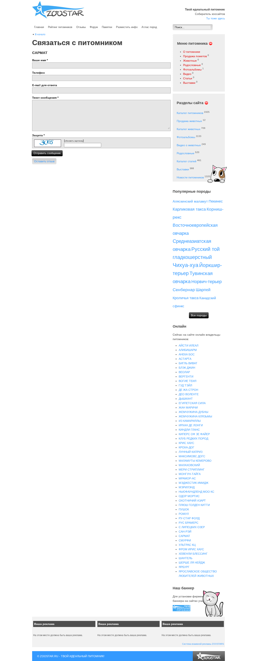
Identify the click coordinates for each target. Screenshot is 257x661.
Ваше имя (40, 60)
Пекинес (216, 201)
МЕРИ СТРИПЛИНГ (192, 469)
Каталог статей (186, 161)
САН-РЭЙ (185, 531)
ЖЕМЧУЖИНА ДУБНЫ (193, 412)
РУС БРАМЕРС (188, 522)
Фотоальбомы (192, 69)
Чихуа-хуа (185, 265)
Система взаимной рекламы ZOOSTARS (203, 644)
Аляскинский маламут (190, 201)
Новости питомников (190, 177)
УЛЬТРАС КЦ (187, 544)
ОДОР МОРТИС (189, 496)
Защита (38, 135)
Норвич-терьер (206, 281)
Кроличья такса (186, 298)
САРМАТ (184, 536)
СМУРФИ (185, 540)
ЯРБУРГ (184, 567)
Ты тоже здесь (215, 18)
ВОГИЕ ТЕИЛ (187, 381)
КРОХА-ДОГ (186, 447)
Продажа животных (189, 121)
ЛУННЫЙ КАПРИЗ (190, 451)
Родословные (192, 65)
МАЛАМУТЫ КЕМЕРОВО (195, 460)
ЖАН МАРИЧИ (188, 407)
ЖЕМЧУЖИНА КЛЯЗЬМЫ (195, 416)
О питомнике (191, 51)
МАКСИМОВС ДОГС (192, 456)
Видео (187, 74)
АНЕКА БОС (187, 354)
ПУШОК (184, 509)
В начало (40, 34)
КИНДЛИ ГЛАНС (189, 429)
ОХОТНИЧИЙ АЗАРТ (192, 500)
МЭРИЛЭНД (187, 487)
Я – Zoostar (58, 10)
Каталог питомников (190, 113)
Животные (190, 60)
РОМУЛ (184, 513)
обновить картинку (74, 141)
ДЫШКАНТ (186, 398)
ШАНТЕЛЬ (185, 558)
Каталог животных (188, 129)
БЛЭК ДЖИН (187, 367)
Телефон (38, 72)
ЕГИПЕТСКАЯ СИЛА (192, 403)
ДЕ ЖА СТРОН (188, 389)
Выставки (189, 82)
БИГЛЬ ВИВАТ (188, 363)
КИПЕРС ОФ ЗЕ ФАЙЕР (194, 434)
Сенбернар (184, 289)
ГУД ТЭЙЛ (185, 385)
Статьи (187, 78)
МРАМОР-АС (187, 478)
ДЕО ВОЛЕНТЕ (189, 394)
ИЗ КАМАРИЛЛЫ (190, 420)
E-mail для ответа (44, 85)
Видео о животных (189, 145)
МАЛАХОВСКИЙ (189, 465)
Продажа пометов (195, 56)
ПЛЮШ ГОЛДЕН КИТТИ (194, 505)
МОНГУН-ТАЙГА (190, 474)
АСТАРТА (185, 358)
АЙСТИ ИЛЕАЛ (188, 345)
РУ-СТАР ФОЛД (189, 518)
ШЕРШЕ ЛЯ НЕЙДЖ (192, 562)
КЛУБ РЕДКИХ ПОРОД (193, 438)
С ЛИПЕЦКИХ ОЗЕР (192, 527)
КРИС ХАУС (186, 443)
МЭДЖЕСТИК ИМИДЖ (193, 482)
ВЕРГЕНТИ (186, 376)
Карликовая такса (189, 209)
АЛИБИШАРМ (188, 350)
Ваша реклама (44, 624)
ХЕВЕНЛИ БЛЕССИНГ (193, 553)
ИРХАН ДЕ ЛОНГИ (191, 425)
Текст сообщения (45, 97)
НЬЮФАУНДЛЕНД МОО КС (196, 491)
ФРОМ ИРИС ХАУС (191, 549)
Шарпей (203, 290)
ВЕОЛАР (184, 372)
